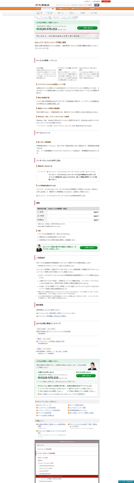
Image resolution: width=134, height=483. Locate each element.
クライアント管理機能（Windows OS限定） (52, 316)
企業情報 (92, 8)
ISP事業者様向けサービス (78, 410)
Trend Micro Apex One (44, 473)
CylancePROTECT (44, 471)
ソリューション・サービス (50, 13)
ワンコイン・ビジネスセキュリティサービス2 (50, 476)
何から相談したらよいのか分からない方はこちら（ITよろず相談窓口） (63, 394)
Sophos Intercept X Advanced (46, 465)
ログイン (106, 1)
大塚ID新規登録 (96, 1)
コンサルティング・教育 (78, 407)
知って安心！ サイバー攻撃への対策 (81, 413)
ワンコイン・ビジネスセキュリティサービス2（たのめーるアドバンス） (72, 171)
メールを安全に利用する (46, 415)
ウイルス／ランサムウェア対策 (45, 463)
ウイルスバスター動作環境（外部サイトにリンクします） (57, 313)
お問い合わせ (74, 5)
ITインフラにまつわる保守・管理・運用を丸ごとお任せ (83, 425)
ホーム (38, 8)
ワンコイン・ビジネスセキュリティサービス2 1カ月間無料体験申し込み (61, 195)
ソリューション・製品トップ (40, 12)
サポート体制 (94, 12)
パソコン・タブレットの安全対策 (49, 410)
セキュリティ (40, 445)
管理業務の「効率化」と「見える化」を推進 (52, 351)
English (80, 5)
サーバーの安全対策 (44, 413)
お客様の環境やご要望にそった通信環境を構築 (52, 425)
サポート (59, 5)
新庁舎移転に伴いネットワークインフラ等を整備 (54, 331)
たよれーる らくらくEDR (45, 468)
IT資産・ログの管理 (43, 457)
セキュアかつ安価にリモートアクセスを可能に (52, 432)
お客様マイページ (63, 8)
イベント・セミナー (66, 5)
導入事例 (83, 12)
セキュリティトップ (44, 405)
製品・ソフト (61, 12)
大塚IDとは (87, 1)
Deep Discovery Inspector (45, 481)
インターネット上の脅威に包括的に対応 (51, 341)
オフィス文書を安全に (77, 405)
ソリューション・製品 (48, 8)
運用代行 (40, 460)
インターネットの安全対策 (47, 407)
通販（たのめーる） (77, 8)
